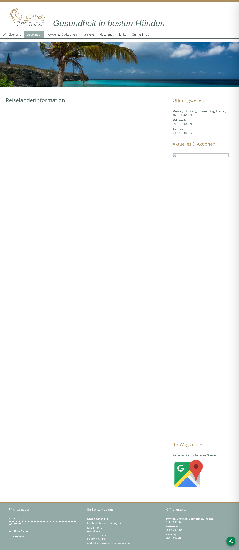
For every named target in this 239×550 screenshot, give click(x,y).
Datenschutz (18, 530)
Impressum (16, 536)
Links (122, 34)
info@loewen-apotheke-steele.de (111, 543)
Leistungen (34, 34)
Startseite (16, 518)
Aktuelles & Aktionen (62, 34)
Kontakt (15, 524)
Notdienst (107, 34)
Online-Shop (140, 34)
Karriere (88, 34)
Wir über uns (12, 34)
